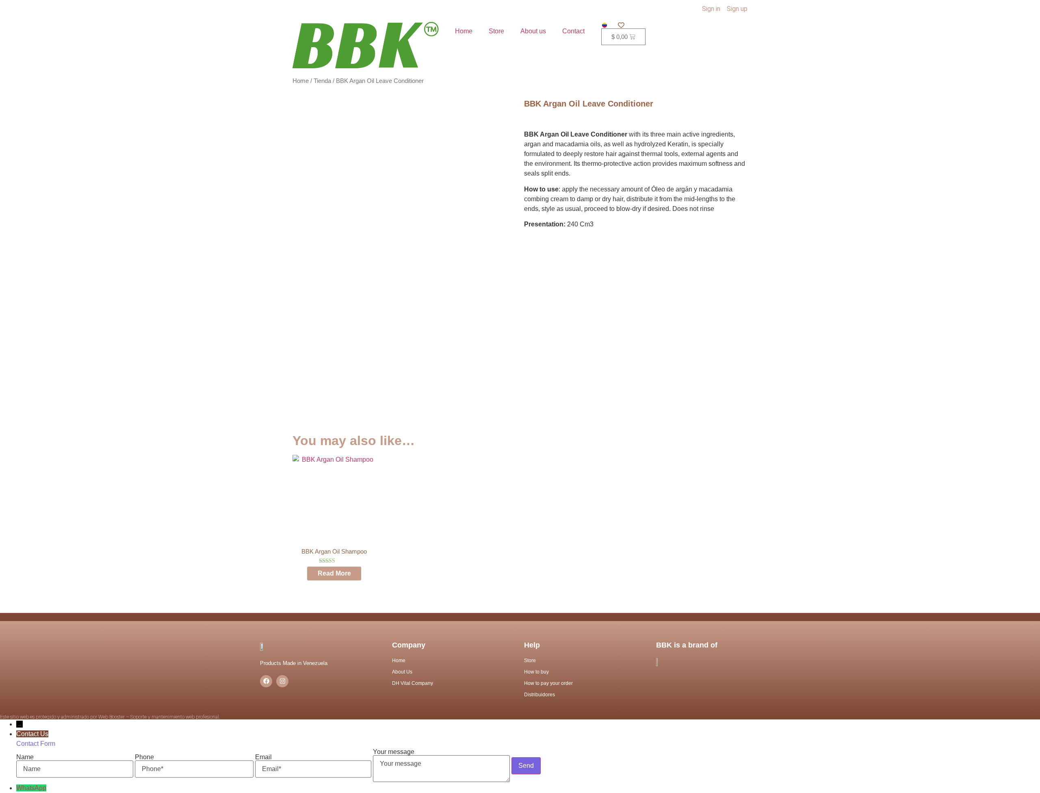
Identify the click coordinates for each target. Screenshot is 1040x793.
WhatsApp (31, 787)
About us (533, 31)
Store (496, 31)
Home (463, 31)
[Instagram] (282, 681)
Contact (573, 31)
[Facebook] (266, 681)
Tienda (322, 81)
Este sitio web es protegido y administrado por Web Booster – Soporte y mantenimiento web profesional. (110, 717)
